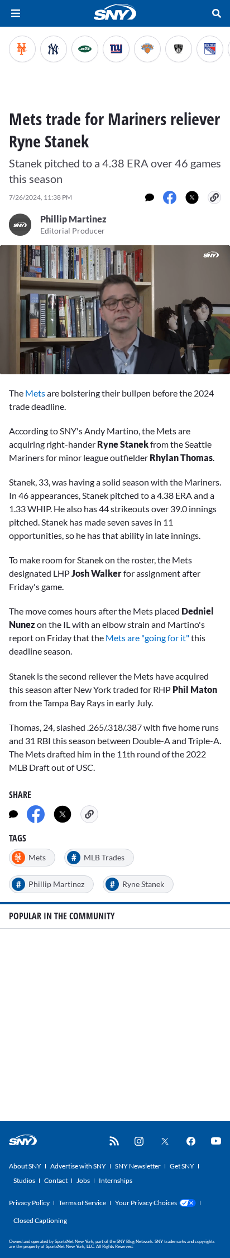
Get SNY (182, 1166)
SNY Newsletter (138, 1166)
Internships (115, 1180)
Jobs (83, 1180)
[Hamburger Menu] (15, 13)
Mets (36, 393)
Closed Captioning (40, 1220)
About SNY (25, 1166)
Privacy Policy (29, 1202)
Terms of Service (82, 1202)
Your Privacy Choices (146, 1202)
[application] (115, 309)
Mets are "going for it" (147, 637)
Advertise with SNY (78, 1166)
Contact (56, 1180)
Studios (24, 1180)
